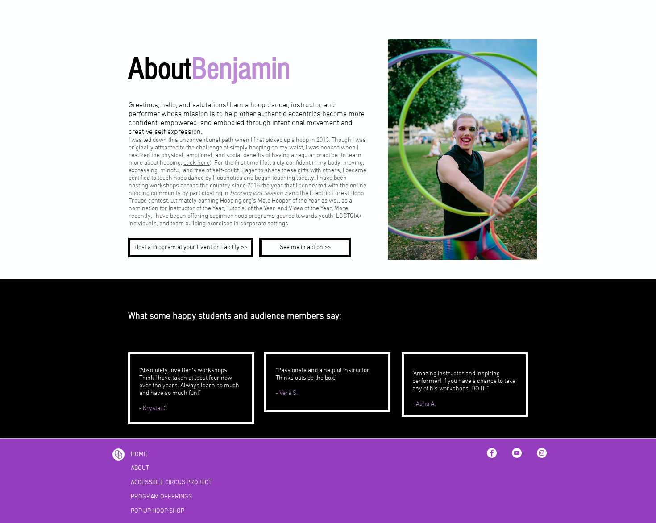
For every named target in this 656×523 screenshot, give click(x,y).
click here (196, 163)
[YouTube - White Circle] (517, 453)
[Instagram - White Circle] (542, 453)
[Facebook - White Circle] (492, 453)
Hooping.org (236, 201)
